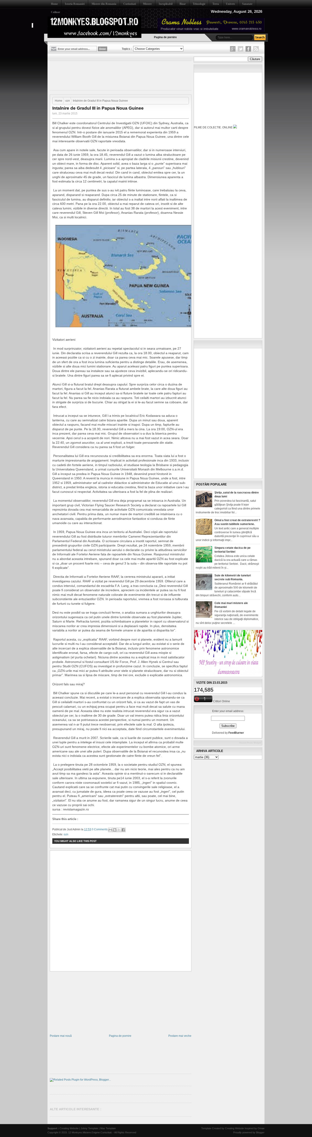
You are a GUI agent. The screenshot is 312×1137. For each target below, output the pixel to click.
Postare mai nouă (61, 1035)
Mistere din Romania (104, 3)
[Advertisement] (133, 75)
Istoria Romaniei (75, 3)
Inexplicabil (165, 3)
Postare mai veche (179, 1035)
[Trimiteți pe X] (119, 830)
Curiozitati (129, 3)
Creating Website (69, 1128)
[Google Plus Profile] (232, 49)
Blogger (260, 1132)
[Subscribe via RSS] (256, 49)
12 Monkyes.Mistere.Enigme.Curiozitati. (90, 1132)
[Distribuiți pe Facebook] (123, 830)
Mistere (147, 3)
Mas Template (108, 1128)
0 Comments (100, 829)
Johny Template (89, 1128)
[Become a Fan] (248, 49)
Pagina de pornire (165, 37)
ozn (67, 100)
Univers (230, 3)
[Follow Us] (240, 49)
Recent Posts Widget (250, 743)
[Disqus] (120, 911)
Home (54, 3)
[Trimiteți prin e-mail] (110, 830)
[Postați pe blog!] (114, 830)
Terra (215, 3)
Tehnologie (199, 3)
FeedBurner (236, 732)
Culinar (55, 12)
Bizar (183, 3)
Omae (261, 1128)
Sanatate (247, 3)
